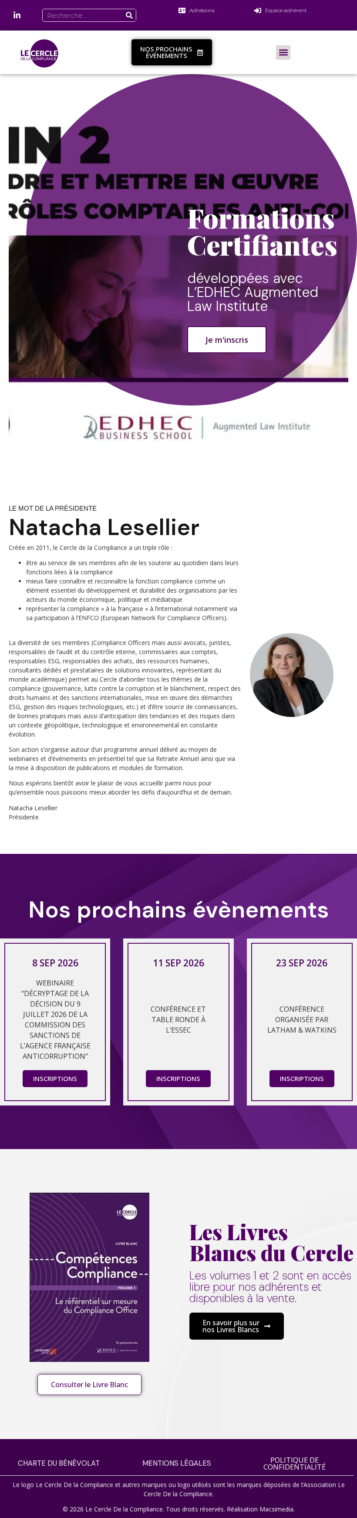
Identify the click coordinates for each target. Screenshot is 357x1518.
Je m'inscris (226, 339)
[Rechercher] (129, 15)
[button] (283, 52)
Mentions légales (176, 1463)
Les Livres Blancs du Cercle (271, 1242)
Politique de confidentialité (294, 1463)
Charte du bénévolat (59, 1463)
